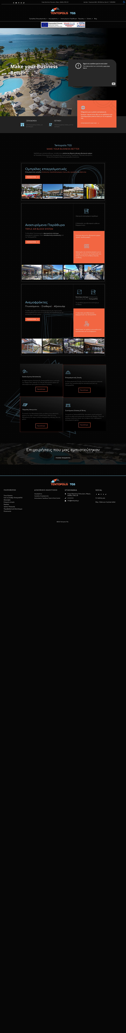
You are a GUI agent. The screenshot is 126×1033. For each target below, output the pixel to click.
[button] (124, 2)
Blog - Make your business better (106, 502)
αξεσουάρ (83, 172)
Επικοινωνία (8, 511)
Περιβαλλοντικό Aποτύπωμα (13, 509)
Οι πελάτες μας (100, 498)
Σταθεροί (47, 306)
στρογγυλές (66, 172)
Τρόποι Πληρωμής (9, 506)
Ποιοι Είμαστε (8, 495)
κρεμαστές (73, 172)
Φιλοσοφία (7, 500)
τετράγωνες (45, 172)
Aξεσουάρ (59, 306)
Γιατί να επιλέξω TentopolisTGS (13, 497)
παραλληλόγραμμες (56, 172)
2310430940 (112, 2)
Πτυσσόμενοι (32, 306)
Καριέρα (6, 504)
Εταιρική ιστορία (9, 502)
